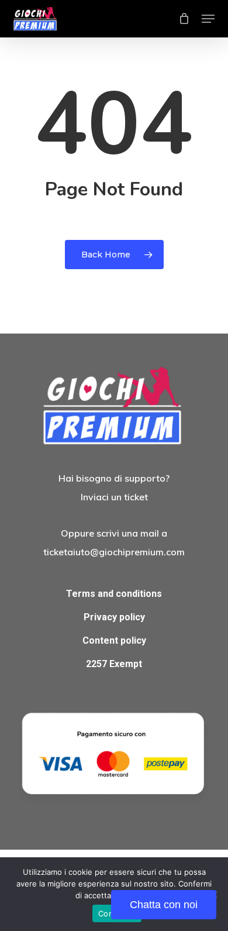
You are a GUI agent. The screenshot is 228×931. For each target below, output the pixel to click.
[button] (208, 19)
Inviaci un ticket (114, 497)
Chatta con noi (164, 905)
